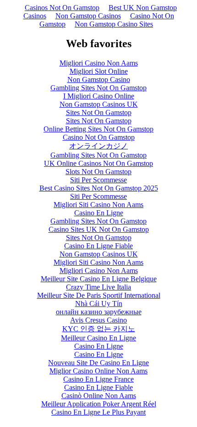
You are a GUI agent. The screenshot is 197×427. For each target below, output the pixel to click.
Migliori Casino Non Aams (99, 63)
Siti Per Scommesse (98, 180)
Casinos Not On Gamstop (62, 7)
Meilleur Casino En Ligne (98, 338)
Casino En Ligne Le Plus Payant (98, 412)
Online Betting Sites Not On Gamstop (98, 129)
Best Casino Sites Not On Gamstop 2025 (98, 188)
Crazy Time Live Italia (98, 287)
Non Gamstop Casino (98, 79)
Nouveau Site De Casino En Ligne (98, 363)
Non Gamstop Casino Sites (114, 24)
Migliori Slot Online (99, 71)
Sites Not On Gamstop (98, 112)
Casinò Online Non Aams (98, 396)
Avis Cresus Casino (98, 320)
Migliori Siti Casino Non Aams (98, 204)
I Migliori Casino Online (98, 96)
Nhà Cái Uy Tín (98, 303)
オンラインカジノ (98, 146)
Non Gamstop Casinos (88, 16)
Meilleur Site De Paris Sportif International (98, 295)
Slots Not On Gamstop (98, 171)
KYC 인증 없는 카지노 (98, 329)
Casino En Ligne (98, 213)
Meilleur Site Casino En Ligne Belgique (99, 279)
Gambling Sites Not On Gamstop (98, 88)
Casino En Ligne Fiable (98, 246)
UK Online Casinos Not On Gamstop (98, 163)
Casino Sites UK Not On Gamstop (99, 229)
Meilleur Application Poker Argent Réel (98, 404)
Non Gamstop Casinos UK (99, 104)
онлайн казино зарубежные (99, 312)
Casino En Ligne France (98, 379)
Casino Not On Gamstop (99, 137)
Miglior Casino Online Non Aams (98, 371)
